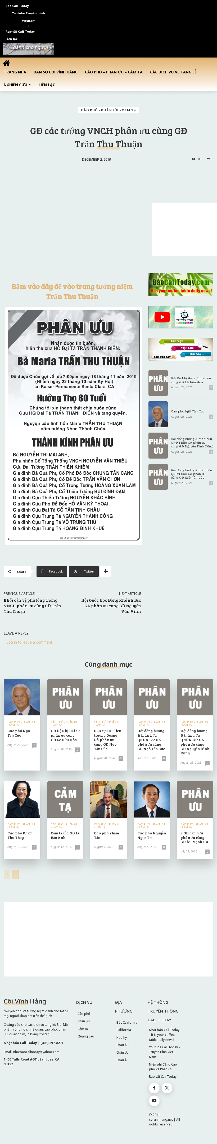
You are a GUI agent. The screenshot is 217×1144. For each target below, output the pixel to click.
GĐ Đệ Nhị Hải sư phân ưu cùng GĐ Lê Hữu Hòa (191, 380)
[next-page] (15, 874)
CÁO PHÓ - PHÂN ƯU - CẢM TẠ (108, 109)
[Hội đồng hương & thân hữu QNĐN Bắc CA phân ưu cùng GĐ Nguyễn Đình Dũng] (158, 446)
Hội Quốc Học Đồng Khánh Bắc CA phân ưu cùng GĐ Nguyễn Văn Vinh (111, 605)
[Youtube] (154, 1100)
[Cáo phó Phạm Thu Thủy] (22, 799)
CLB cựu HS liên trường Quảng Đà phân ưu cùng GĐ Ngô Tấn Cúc (107, 739)
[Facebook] (154, 1088)
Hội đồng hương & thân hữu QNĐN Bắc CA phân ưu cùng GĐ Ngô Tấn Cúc (191, 474)
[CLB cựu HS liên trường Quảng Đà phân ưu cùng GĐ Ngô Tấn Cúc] (108, 697)
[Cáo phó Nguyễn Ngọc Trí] (152, 799)
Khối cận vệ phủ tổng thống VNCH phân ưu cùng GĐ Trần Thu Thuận (32, 605)
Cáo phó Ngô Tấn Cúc (188, 411)
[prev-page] (7, 874)
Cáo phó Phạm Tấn (106, 835)
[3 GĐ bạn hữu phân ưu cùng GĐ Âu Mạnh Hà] (195, 799)
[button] (46, 49)
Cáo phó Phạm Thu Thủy (20, 835)
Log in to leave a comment (29, 642)
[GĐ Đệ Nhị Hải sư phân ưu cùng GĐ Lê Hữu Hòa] (158, 383)
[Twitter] (167, 1088)
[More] (105, 571)
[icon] (7, 63)
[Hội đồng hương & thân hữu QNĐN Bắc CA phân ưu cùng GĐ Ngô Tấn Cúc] (158, 477)
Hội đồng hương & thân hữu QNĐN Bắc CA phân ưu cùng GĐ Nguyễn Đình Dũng (192, 442)
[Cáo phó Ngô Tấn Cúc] (158, 414)
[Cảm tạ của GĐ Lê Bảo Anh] (65, 799)
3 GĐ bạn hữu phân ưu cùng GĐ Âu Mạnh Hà (194, 837)
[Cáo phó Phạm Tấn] (108, 799)
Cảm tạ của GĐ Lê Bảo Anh (65, 835)
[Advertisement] (184, 229)
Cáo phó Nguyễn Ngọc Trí (151, 835)
